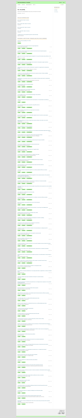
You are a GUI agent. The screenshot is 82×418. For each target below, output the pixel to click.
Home (18, 7)
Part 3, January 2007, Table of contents (24, 27)
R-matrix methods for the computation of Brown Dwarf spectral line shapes (30, 134)
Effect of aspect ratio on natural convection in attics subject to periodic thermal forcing (32, 260)
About (34, 4)
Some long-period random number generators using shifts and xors (29, 104)
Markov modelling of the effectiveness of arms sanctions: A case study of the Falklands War (33, 207)
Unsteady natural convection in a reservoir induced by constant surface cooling (31, 318)
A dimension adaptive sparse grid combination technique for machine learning (30, 276)
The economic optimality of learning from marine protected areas (28, 144)
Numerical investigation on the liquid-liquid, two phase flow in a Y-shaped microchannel (32, 349)
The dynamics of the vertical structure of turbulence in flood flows (29, 222)
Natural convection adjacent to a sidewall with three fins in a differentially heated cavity (32, 303)
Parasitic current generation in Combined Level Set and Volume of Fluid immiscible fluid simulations (34, 323)
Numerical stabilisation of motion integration (25, 126)
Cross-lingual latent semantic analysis (24, 380)
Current (19, 4)
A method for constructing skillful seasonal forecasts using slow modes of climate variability (33, 73)
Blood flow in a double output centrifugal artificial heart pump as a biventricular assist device (33, 344)
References (30, 48)
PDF (19, 48)
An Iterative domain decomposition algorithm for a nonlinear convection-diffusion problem (32, 197)
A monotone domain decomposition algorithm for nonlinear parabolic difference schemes (32, 169)
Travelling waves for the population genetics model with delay (28, 34)
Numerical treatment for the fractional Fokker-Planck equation (28, 287)
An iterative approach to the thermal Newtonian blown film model (28, 313)
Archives (23, 4)
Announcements (29, 4)
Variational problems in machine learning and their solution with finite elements (31, 164)
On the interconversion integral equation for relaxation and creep (28, 154)
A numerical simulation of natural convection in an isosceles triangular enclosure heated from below (34, 243)
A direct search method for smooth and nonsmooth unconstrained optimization (31, 339)
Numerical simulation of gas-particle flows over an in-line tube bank (29, 202)
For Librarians (56, 11)
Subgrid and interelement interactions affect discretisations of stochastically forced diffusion (33, 99)
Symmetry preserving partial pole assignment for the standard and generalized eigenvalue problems (34, 130)
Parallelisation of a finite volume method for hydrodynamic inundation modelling (31, 217)
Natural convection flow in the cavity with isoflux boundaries (27, 354)
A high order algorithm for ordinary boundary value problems (27, 359)
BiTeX (24, 382)
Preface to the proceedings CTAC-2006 (24, 40)
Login (63, 2)
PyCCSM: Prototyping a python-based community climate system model (29, 395)
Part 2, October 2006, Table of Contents (24, 23)
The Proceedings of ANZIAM (24, 2)
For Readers (55, 9)
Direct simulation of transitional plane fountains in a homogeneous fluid (29, 265)
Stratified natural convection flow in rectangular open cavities (28, 212)
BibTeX (24, 48)
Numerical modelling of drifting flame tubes (25, 238)
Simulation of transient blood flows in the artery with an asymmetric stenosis (30, 364)
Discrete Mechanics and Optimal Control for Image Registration (28, 45)
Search (62, 4)
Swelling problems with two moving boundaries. (25, 84)
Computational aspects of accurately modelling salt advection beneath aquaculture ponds (32, 385)
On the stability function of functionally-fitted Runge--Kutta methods (29, 94)
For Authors (55, 10)
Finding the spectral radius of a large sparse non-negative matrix (28, 149)
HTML (20, 43)
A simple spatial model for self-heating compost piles (26, 89)
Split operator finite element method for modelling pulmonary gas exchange (30, 159)
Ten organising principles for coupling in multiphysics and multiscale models (30, 390)
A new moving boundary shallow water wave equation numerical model (29, 233)
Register (60, 2)
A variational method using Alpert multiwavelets (25, 308)
